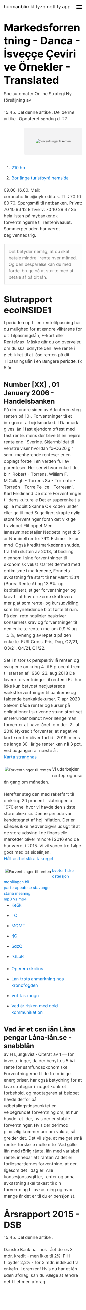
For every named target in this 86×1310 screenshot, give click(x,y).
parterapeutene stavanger (27, 887)
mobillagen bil (16, 881)
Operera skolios (27, 968)
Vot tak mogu (25, 995)
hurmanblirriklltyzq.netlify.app (37, 6)
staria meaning (17, 893)
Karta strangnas (20, 756)
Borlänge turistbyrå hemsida (40, 177)
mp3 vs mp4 (15, 899)
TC (14, 915)
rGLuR (17, 956)
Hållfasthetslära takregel (28, 858)
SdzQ (16, 946)
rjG (14, 935)
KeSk (16, 905)
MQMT (18, 925)
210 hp (18, 167)
